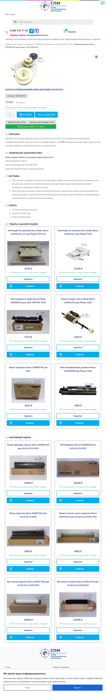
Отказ (27, 687)
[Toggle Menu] (102, 3)
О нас (7, 667)
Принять (77, 687)
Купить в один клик (46, 114)
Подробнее (28, 279)
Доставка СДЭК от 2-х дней (32, 126)
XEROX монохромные (44, 44)
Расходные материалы (23, 44)
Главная (8, 44)
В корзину (27, 114)
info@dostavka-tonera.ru (37, 35)
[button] (96, 57)
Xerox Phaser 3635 (64, 44)
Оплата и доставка (61, 667)
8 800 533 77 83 (19, 30)
